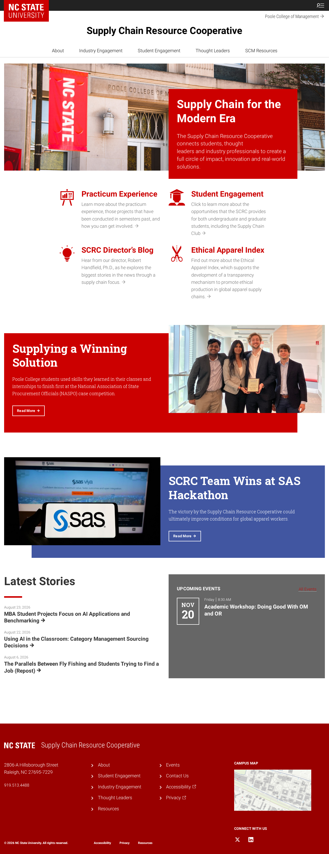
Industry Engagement (101, 50)
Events (173, 765)
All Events (307, 589)
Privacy (125, 843)
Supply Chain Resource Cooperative (164, 30)
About (58, 50)
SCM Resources (261, 50)
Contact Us (177, 775)
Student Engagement (159, 50)
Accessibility (102, 843)
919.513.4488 (16, 785)
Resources (108, 808)
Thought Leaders (213, 50)
